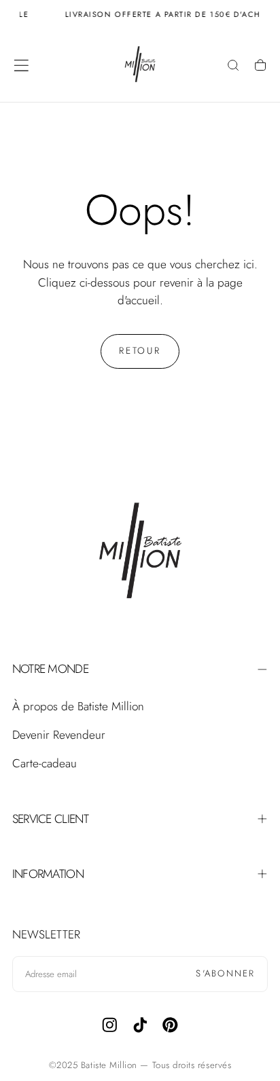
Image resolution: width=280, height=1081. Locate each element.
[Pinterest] (170, 1025)
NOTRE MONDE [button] (50, 669)
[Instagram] (110, 1025)
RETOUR (140, 350)
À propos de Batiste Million (78, 706)
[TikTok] (140, 1025)
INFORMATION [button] (48, 874)
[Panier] (260, 66)
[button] (21, 65)
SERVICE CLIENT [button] (50, 819)
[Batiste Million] (140, 553)
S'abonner (225, 973)
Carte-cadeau (44, 763)
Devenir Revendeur (58, 735)
